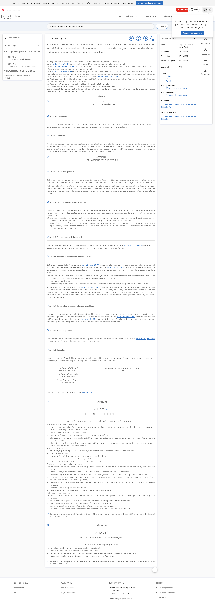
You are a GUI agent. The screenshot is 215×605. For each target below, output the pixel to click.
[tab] (205, 40)
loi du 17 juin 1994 (60, 64)
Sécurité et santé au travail (176, 88)
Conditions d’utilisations (165, 593)
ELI (62, 598)
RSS (14, 593)
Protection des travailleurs (176, 95)
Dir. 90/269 (87, 392)
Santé (168, 79)
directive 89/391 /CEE (63, 66)
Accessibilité (161, 598)
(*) (107, 408)
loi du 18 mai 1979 (115, 267)
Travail (168, 81)
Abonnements (18, 588)
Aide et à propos (67, 588)
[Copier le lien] (172, 100)
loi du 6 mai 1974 (87, 319)
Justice (168, 76)
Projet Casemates (68, 593)
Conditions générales (164, 588)
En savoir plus (127, 3)
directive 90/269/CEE (62, 71)
